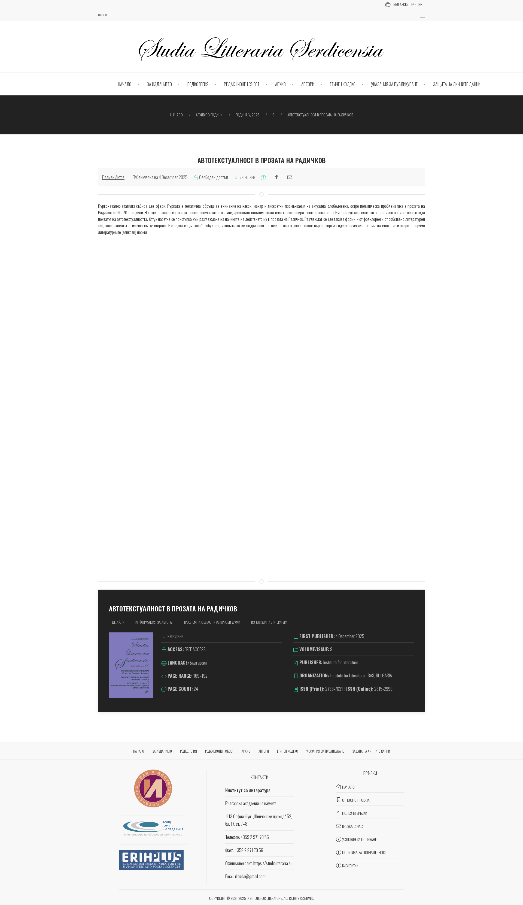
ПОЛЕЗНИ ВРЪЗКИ (354, 813)
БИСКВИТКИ (350, 865)
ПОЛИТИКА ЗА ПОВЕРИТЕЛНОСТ (364, 852)
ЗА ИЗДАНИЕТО (159, 84)
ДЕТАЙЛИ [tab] (118, 622)
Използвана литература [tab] (269, 622)
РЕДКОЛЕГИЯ (197, 84)
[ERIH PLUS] (151, 859)
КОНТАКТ (102, 15)
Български (401, 4)
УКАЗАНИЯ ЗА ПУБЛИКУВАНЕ (394, 84)
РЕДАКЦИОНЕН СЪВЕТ (242, 84)
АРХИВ (280, 84)
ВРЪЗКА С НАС (352, 826)
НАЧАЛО (124, 84)
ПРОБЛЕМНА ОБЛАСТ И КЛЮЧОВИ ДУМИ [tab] (211, 622)
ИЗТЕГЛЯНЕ (247, 177)
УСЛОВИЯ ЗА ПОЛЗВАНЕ (359, 839)
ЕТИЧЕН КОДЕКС (342, 84)
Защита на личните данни (457, 84)
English (416, 4)
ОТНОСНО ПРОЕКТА (356, 800)
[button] (422, 16)
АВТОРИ (307, 84)
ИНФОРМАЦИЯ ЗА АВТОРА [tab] (153, 622)
